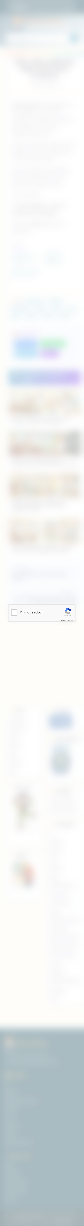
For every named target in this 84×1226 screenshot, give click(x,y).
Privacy (64, 620)
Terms (70, 620)
